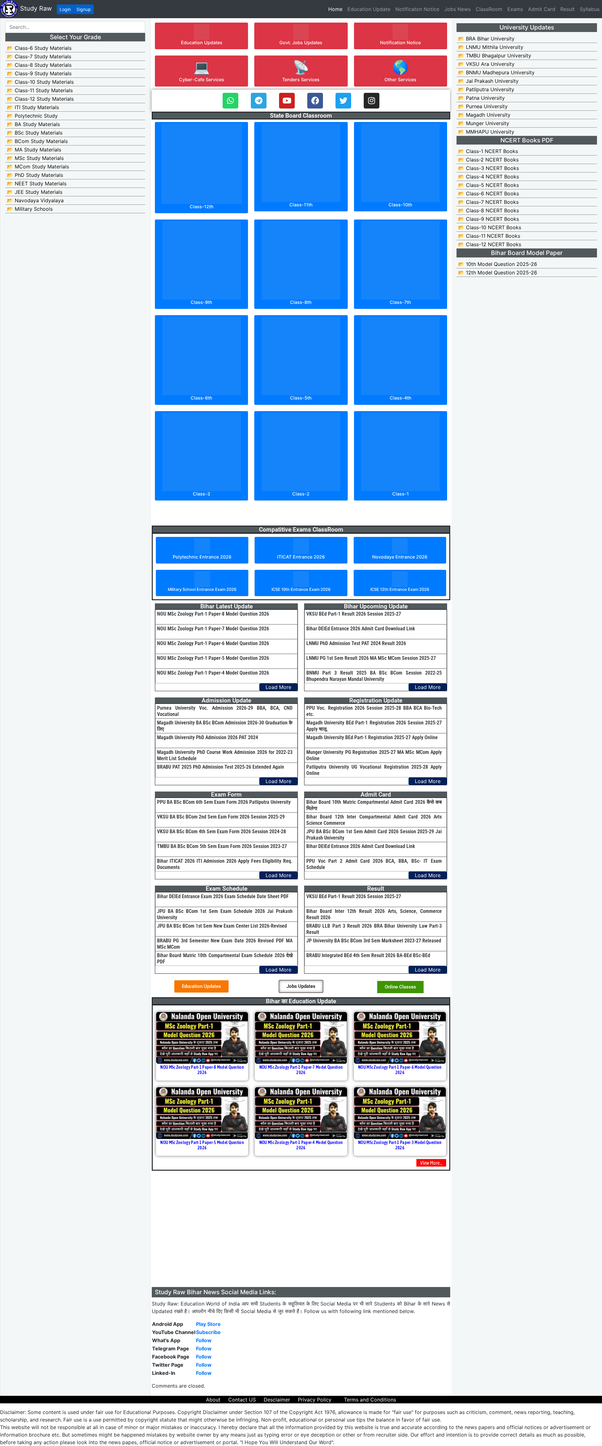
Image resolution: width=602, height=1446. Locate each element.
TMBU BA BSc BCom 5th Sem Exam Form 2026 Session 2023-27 (222, 846)
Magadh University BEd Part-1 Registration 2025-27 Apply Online (372, 737)
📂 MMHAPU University (486, 132)
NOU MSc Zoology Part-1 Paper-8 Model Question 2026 (213, 614)
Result (567, 9)
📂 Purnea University (483, 106)
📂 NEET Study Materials (36, 183)
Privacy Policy (314, 1399)
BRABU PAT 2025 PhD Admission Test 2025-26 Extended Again (220, 767)
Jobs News (457, 9)
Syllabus (589, 9)
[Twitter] (343, 101)
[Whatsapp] (230, 101)
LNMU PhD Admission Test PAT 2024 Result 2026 (356, 643)
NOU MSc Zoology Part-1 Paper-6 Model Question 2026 (213, 643)
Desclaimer (277, 1399)
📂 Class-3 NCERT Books (488, 168)
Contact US (242, 1399)
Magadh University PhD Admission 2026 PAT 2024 (207, 737)
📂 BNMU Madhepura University (496, 72)
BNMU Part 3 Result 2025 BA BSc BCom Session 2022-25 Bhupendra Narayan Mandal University (374, 676)
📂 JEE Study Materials (34, 192)
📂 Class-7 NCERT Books (488, 202)
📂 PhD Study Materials (35, 175)
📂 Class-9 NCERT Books (488, 219)
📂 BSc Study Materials (34, 133)
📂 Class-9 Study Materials (39, 73)
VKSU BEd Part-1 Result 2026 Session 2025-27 (353, 614)
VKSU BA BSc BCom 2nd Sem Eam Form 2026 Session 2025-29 (221, 817)
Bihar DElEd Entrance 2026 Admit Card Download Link (360, 629)
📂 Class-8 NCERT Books (488, 210)
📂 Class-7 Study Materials (39, 56)
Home (336, 9)
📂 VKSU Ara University (486, 64)
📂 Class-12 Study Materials (40, 99)
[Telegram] (259, 101)
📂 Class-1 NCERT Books (488, 151)
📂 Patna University (481, 98)
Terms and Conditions (370, 1399)
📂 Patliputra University (486, 89)
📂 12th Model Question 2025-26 (497, 272)
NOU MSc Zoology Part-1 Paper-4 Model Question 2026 (213, 673)
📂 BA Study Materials (33, 124)
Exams (515, 9)
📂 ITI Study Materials (33, 107)
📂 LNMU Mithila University (490, 47)
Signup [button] (84, 9)
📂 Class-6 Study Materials (39, 48)
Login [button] (65, 9)
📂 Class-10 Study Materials (40, 82)
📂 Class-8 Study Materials (39, 65)
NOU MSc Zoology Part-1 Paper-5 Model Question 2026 (213, 658)
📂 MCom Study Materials (38, 166)
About (213, 1399)
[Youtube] (287, 101)
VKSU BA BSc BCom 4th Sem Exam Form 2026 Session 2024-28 (221, 831)
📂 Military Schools (30, 209)
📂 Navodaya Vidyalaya (35, 200)
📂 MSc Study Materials (35, 158)
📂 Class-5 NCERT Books (488, 185)
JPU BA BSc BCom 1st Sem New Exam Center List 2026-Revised (222, 926)
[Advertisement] (301, 1243)
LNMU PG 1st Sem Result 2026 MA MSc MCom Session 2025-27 (371, 658)
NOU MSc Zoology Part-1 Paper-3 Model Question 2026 (400, 1145)
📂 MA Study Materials (34, 149)
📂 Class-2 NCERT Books (488, 159)
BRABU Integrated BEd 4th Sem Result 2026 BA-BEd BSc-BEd (368, 955)
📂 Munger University (483, 123)
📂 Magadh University (484, 115)
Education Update (368, 9)
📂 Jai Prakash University (488, 81)
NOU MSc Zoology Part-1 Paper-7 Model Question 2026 (213, 629)
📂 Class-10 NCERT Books (489, 227)
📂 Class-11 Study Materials (40, 90)
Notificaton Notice (417, 9)
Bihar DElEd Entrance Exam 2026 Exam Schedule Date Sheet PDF (223, 896)
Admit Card (541, 9)
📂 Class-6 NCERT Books (488, 193)
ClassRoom (489, 9)
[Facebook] (315, 101)
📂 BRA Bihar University (486, 38)
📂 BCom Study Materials (37, 141)
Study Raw (35, 8)
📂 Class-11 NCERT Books (489, 236)
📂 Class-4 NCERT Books (488, 176)
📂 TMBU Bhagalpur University (494, 55)
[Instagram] (371, 101)
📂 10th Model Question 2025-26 (497, 264)
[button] (201, 36)
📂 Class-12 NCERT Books (489, 244)
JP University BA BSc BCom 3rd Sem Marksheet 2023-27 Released (373, 941)
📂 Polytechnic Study (32, 116)
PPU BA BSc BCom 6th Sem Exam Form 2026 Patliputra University (224, 802)
